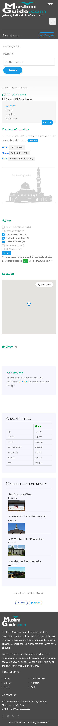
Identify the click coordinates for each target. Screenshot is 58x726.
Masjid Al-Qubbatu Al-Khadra (24, 561)
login (25, 261)
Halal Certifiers (38, 678)
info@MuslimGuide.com (19, 709)
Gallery (8, 110)
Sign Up (8, 683)
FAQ (33, 687)
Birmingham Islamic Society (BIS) (27, 516)
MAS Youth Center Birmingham (26, 539)
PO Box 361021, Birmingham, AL (18, 99)
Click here (23, 381)
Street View (46, 285)
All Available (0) (13, 249)
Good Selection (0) (16, 234)
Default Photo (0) (15, 241)
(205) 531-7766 (20, 153)
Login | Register (13, 35)
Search (13, 70)
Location (9, 114)
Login (7, 678)
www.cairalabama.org (22, 158)
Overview (10, 106)
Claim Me (47, 122)
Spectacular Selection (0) (18, 227)
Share (22, 603)
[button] (29, 304)
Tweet (36, 603)
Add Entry (45, 35)
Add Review (11, 118)
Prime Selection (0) (15, 231)
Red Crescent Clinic (20, 494)
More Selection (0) (15, 245)
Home (5, 87)
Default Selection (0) (17, 238)
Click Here (33, 140)
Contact (35, 683)
